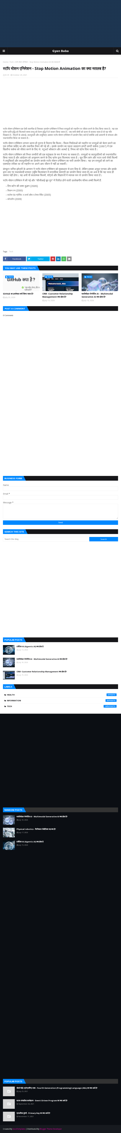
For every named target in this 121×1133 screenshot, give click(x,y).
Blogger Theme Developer (51, 1129)
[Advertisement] (60, 23)
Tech (12, 62)
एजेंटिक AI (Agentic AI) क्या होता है (30, 646)
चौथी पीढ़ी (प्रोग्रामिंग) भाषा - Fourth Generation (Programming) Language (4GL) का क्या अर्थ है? (57, 1088)
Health (58, 694)
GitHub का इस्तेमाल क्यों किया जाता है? (18, 293)
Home (5, 62)
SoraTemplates (19, 1129)
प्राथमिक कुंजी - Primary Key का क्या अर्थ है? (33, 1113)
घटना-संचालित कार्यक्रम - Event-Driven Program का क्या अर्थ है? (42, 1100)
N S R (7, 75)
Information (58, 700)
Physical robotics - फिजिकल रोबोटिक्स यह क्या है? (36, 829)
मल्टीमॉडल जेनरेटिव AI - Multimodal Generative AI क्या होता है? (97, 295)
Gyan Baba (60, 51)
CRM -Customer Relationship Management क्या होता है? (57, 295)
